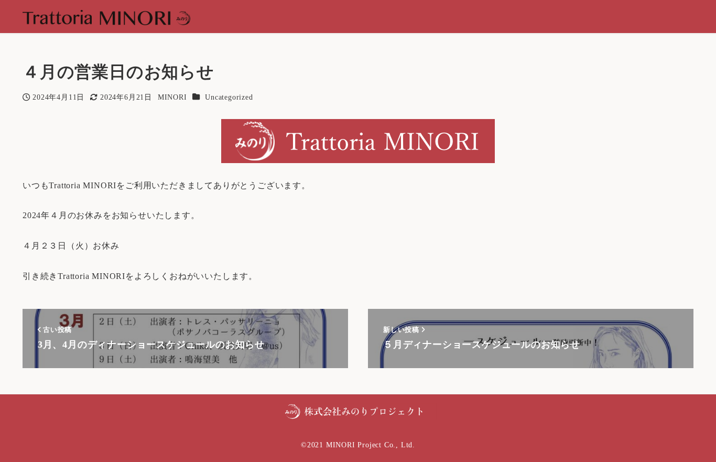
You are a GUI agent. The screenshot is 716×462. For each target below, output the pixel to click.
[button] (358, 410)
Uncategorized (229, 97)
